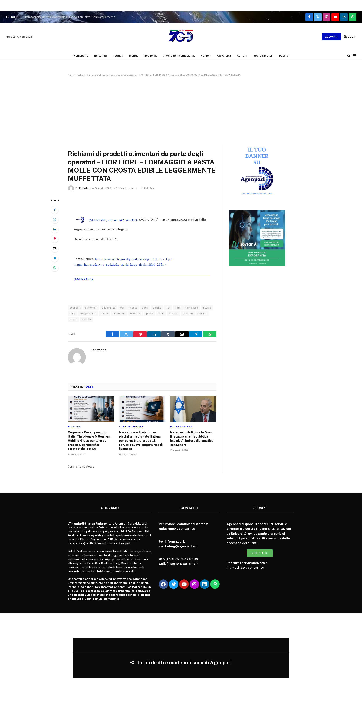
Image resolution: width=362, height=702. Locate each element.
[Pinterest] (54, 239)
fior (168, 307)
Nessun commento (128, 188)
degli (145, 307)
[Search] (349, 55)
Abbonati (331, 36)
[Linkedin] (204, 584)
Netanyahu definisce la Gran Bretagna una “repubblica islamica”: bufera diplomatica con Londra (191, 438)
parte (149, 313)
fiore (178, 307)
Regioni (206, 55)
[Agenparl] (181, 37)
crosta (133, 307)
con (122, 307)
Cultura (242, 55)
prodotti (188, 313)
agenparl (75, 307)
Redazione (85, 188)
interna (207, 307)
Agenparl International (179, 55)
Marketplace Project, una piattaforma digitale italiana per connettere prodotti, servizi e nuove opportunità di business (141, 441)
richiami (202, 313)
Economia (150, 55)
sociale (86, 319)
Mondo (133, 55)
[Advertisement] (181, 109)
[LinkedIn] (54, 229)
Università (224, 55)
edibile (157, 307)
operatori (136, 313)
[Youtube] (184, 584)
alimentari (91, 307)
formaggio (191, 307)
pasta (161, 313)
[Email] (54, 248)
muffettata (119, 313)
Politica (118, 55)
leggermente (88, 313)
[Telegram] (54, 258)
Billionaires (109, 307)
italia (73, 313)
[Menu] (354, 55)
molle (104, 313)
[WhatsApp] (54, 267)
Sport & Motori (263, 55)
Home (71, 75)
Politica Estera (181, 426)
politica (173, 313)
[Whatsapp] (215, 584)
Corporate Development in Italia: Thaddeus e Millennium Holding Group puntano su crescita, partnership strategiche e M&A (89, 441)
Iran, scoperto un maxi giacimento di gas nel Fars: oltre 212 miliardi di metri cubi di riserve (72, 16)
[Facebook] (54, 210)
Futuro (283, 55)
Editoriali (100, 55)
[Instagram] (194, 584)
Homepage (81, 55)
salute (73, 319)
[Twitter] (54, 219)
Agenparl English (131, 426)
